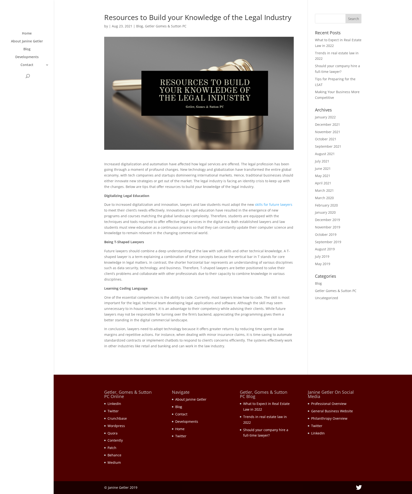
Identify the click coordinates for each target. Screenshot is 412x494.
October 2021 (325, 139)
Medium (114, 462)
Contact (27, 65)
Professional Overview (328, 403)
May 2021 (322, 175)
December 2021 (327, 124)
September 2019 (328, 242)
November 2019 (327, 227)
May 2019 (322, 264)
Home (27, 33)
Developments (27, 57)
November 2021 (327, 132)
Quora (113, 433)
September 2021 (328, 146)
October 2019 (325, 234)
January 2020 (325, 212)
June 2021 (323, 168)
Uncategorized (326, 298)
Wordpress (116, 425)
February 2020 (326, 205)
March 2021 (324, 190)
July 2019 (322, 256)
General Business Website (332, 411)
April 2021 (323, 183)
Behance (114, 455)
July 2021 (322, 161)
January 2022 (325, 117)
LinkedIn (114, 403)
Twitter (113, 411)
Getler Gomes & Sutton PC (165, 26)
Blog (27, 49)
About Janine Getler (27, 41)
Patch (112, 447)
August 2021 (325, 153)
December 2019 (327, 219)
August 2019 (325, 249)
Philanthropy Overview (329, 418)
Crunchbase (117, 418)
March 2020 (324, 198)
